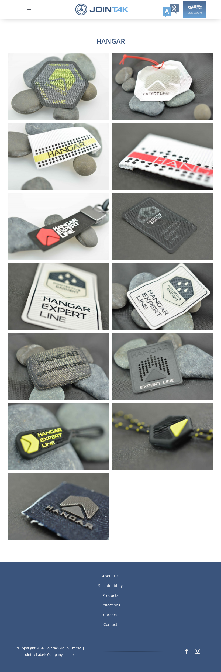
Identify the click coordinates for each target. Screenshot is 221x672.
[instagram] (197, 651)
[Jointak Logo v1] (102, 5)
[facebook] (186, 651)
